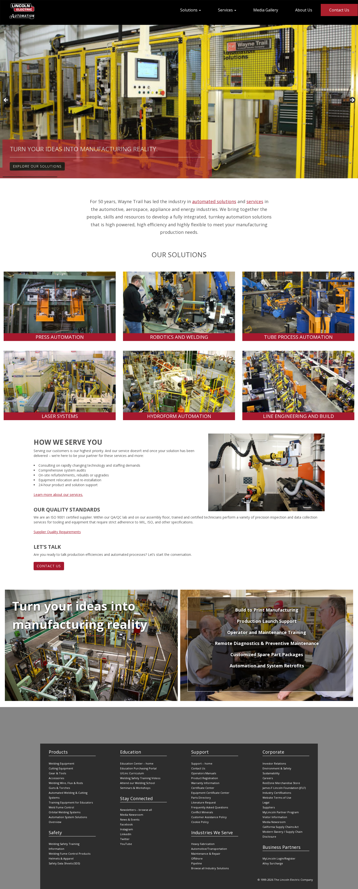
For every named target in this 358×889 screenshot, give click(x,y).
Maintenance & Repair (205, 853)
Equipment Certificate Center (210, 792)
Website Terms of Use (277, 797)
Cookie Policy (200, 822)
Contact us (49, 566)
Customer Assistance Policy (209, 817)
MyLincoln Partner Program (281, 812)
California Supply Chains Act (281, 827)
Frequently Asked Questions (209, 807)
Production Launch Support (267, 621)
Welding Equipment (61, 763)
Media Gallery (265, 10)
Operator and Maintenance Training (266, 632)
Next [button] (352, 100)
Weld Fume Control (61, 807)
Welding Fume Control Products (69, 853)
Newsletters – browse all (136, 810)
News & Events (129, 819)
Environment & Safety (277, 768)
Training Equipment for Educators (71, 802)
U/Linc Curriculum (132, 773)
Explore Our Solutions (37, 167)
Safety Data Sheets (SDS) (64, 863)
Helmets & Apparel (61, 858)
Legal (266, 802)
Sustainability (271, 773)
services (254, 201)
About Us (303, 10)
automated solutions (214, 201)
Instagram (126, 829)
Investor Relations (274, 763)
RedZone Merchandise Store (281, 783)
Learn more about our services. (58, 494)
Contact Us (339, 10)
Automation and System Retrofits (267, 666)
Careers (268, 778)
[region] (179, 101)
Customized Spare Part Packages (266, 654)
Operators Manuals (203, 773)
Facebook (126, 824)
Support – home (201, 763)
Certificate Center (202, 788)
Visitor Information (275, 817)
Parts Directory (201, 797)
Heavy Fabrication (203, 844)
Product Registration (204, 778)
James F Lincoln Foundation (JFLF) (284, 788)
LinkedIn (125, 834)
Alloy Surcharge (273, 863)
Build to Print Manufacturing (266, 610)
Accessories (56, 778)
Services (226, 10)
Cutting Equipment (61, 768)
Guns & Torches (59, 788)
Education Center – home (136, 763)
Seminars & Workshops (135, 788)
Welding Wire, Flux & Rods (66, 783)
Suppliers (269, 807)
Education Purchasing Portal (138, 768)
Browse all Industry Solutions (210, 868)
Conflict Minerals (202, 812)
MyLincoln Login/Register (279, 858)
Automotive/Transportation (209, 849)
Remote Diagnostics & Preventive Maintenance (267, 643)
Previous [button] (6, 100)
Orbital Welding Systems (64, 812)
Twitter (125, 839)
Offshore (197, 858)
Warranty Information (205, 783)
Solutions (189, 10)
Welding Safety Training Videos (140, 778)
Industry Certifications (277, 792)
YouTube (126, 844)
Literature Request (203, 802)
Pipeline (196, 863)
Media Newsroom (131, 814)
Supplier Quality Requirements (57, 532)
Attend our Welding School (137, 783)
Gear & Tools (57, 773)
